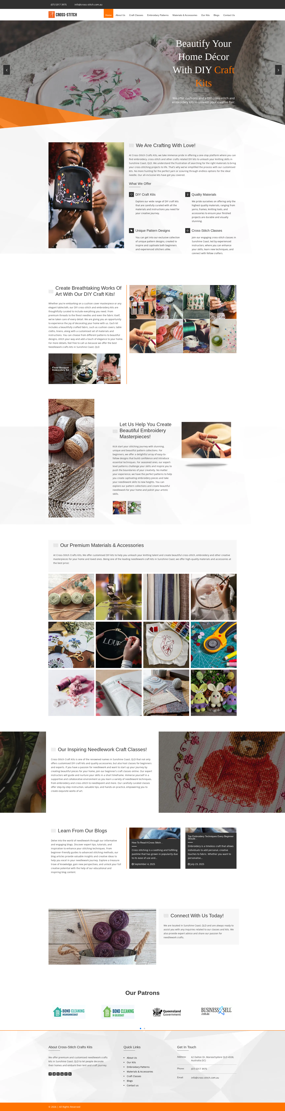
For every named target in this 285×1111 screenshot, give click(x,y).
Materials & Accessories (185, 15)
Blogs (216, 15)
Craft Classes (136, 15)
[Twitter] (54, 1074)
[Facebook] (50, 1074)
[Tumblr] (58, 1074)
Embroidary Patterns (158, 15)
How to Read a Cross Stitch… (147, 842)
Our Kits (205, 15)
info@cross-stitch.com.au (88, 4)
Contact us (229, 15)
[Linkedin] (62, 1074)
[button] (140, 1028)
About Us (120, 15)
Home (108, 15)
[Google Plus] (66, 1074)
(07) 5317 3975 (59, 4)
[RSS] (70, 1074)
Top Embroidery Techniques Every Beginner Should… (211, 837)
